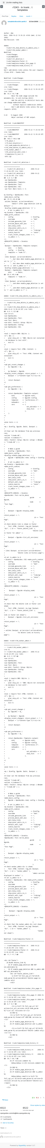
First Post (5, 16)
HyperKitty (22, 1145)
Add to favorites (8, 1123)
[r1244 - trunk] (1, 6)
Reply (6, 1100)
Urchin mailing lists (14, 2)
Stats (21, 16)
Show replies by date (37, 1105)
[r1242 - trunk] (43, 6)
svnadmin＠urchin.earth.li (17, 21)
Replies (13, 16)
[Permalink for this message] (43, 1097)
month (28, 16)
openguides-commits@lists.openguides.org (15, 1113)
